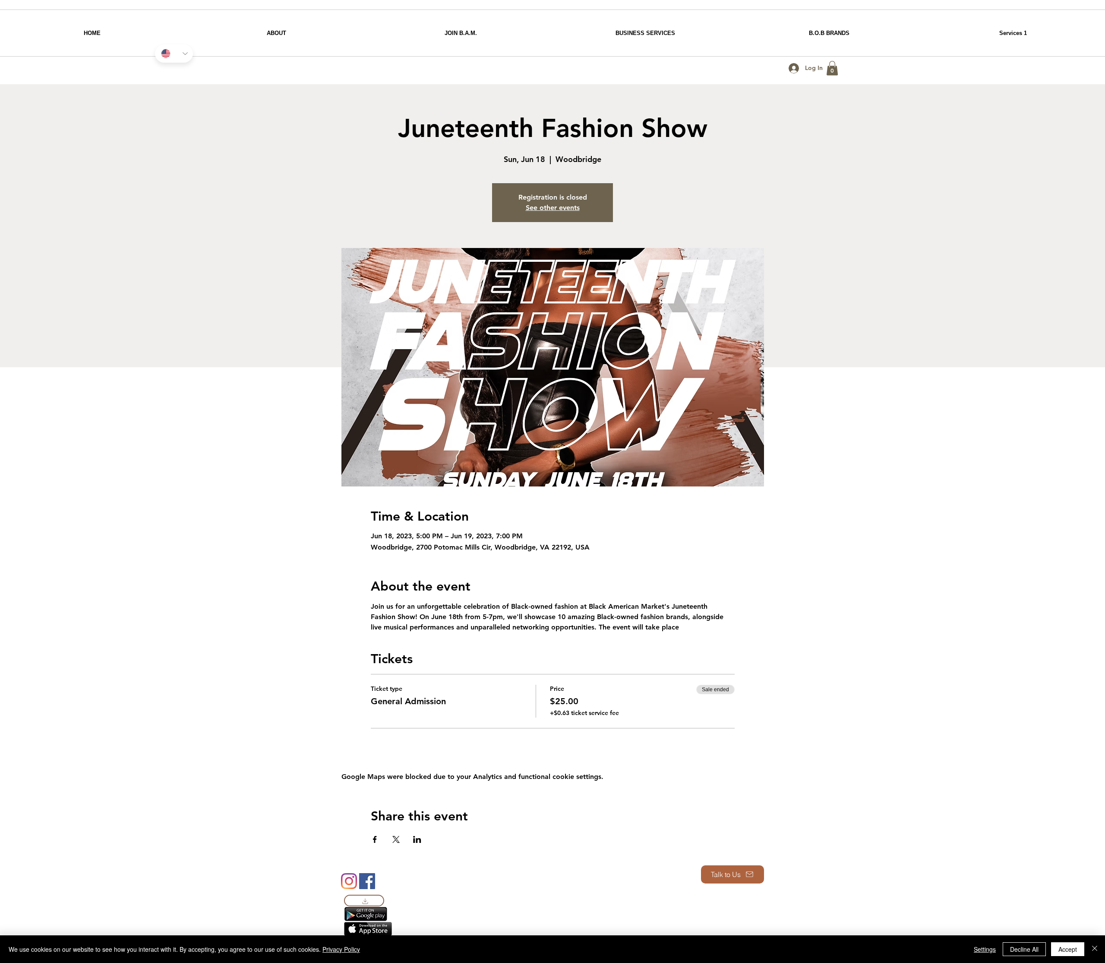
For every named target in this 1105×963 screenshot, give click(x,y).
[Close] (1094, 949)
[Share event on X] (396, 839)
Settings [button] (985, 949)
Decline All (1024, 949)
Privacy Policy (341, 949)
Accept (1067, 949)
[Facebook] (367, 881)
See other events (553, 207)
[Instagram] (349, 881)
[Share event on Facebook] (375, 839)
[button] (832, 68)
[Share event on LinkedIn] (417, 839)
